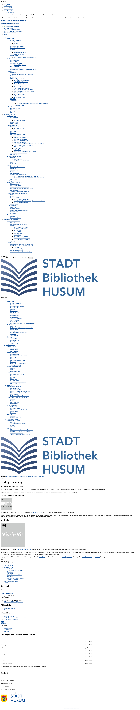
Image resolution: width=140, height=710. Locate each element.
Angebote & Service (9, 114)
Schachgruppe (14, 204)
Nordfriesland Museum (16, 250)
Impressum (7, 631)
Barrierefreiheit (8, 628)
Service (9, 165)
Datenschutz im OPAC (20, 52)
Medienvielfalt (14, 62)
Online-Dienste (14, 66)
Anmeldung (10, 38)
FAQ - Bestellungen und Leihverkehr (24, 91)
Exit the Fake (17, 150)
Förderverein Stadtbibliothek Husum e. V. (21, 244)
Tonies (15, 119)
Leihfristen (13, 72)
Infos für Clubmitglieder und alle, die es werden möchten (29, 201)
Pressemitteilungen (15, 218)
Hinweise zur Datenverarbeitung (23, 41)
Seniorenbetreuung (15, 164)
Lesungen (13, 213)
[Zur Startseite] (49, 295)
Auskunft (9, 71)
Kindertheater (14, 211)
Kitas (11, 162)
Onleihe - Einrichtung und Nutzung (20, 187)
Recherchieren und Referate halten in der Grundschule (29, 143)
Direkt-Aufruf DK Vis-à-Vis (11, 619)
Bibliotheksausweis (15, 40)
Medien (9, 58)
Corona (16, 102)
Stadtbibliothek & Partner (11, 219)
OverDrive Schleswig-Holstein (18, 153)
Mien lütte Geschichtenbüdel (22, 239)
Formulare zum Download (17, 46)
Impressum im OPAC (19, 54)
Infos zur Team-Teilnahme (21, 202)
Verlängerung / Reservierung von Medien (21, 74)
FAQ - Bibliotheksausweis (21, 82)
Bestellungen (14, 75)
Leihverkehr (13, 168)
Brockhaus (13, 136)
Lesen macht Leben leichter (21, 227)
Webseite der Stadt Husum (71, 708)
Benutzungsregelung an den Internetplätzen (26, 176)
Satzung (16, 43)
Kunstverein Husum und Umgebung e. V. (21, 245)
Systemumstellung (19, 128)
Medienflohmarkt (15, 208)
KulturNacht (13, 207)
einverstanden (15, 23)
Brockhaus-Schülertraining (21, 142)
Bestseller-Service (15, 68)
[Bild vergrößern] (13, 547)
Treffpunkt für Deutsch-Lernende (19, 191)
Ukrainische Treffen (19, 105)
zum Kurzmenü (8, 10)
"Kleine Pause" (14, 113)
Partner (9, 242)
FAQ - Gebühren (18, 86)
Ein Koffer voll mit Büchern (21, 236)
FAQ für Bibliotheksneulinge (21, 80)
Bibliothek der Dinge (19, 120)
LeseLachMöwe (18, 233)
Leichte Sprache (14, 55)
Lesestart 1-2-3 (18, 231)
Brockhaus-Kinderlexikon (21, 140)
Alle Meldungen (14, 100)
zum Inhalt (7, 4)
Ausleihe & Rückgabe (16, 63)
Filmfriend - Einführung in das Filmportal (21, 188)
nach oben (3, 623)
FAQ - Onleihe (18, 92)
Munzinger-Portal (67, 557)
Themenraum (17, 230)
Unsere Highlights (12, 205)
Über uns (9, 106)
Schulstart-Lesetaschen (20, 228)
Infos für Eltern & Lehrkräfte (21, 199)
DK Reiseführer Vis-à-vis (24, 549)
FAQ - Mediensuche (19, 94)
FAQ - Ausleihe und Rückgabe (22, 88)
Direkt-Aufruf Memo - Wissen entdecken (15, 617)
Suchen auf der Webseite (7, 258)
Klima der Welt (18, 148)
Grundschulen (18, 159)
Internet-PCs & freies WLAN (18, 174)
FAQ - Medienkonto (19, 83)
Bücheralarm (17, 235)
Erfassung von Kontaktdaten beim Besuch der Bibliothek (32, 103)
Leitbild (12, 111)
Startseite (9, 476)
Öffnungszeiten (14, 109)
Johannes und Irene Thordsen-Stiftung (21, 252)
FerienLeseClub (14, 198)
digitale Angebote (12, 125)
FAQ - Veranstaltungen (20, 96)
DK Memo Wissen (38, 512)
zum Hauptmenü (8, 7)
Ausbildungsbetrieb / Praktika (18, 224)
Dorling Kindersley (15, 154)
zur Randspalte (8, 6)
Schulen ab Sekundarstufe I (21, 160)
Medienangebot (11, 116)
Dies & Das (13, 99)
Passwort (13, 49)
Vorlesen (12, 194)
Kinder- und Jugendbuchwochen (19, 210)
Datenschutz (14, 51)
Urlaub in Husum (15, 179)
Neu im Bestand (14, 122)
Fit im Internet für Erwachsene (22, 147)
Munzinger (13, 133)
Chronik (12, 241)
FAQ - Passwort (18, 85)
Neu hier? (6, 37)
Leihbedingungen (21, 248)
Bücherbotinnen (14, 173)
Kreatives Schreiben (15, 185)
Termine (9, 214)
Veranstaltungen (8, 181)
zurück (2, 622)
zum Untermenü (8, 9)
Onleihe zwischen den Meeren (18, 130)
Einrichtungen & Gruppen (14, 156)
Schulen (12, 157)
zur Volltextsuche (9, 12)
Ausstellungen (14, 190)
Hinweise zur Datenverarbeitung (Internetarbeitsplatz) (29, 177)
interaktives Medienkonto (17, 48)
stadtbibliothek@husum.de (13, 602)
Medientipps (14, 170)
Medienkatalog (14, 60)
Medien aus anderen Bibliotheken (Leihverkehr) (23, 69)
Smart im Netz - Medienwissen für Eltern (25, 151)
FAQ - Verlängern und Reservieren (23, 89)
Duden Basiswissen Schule (17, 134)
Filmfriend (13, 131)
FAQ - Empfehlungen (19, 97)
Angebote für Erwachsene (14, 182)
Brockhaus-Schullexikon (20, 139)
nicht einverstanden (5, 23)
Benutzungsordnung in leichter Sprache (24, 57)
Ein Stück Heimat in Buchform (22, 238)
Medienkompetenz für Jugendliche (23, 145)
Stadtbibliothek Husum (13, 221)
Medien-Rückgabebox (20, 65)
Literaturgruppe (14, 184)
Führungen (13, 77)
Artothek (16, 247)
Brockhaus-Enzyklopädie (20, 137)
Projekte (12, 225)
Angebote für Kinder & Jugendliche (17, 193)
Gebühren (13, 45)
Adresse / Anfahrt (15, 108)
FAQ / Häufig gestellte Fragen (18, 79)
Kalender (12, 216)
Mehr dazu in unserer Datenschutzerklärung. (14, 20)
